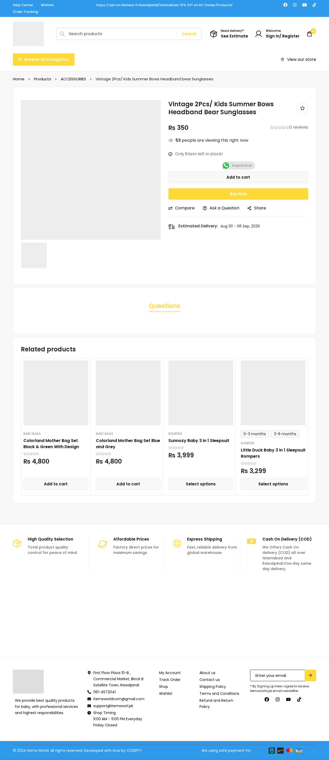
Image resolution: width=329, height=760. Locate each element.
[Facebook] (285, 5)
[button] (55, 484)
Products (42, 79)
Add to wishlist (302, 108)
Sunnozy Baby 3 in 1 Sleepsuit (198, 441)
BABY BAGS (32, 433)
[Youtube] (304, 5)
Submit (310, 675)
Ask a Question (224, 208)
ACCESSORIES (73, 79)
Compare (185, 208)
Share (260, 208)
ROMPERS (175, 433)
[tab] (164, 306)
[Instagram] (294, 5)
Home (18, 79)
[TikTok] (314, 5)
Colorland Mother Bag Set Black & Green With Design (51, 444)
